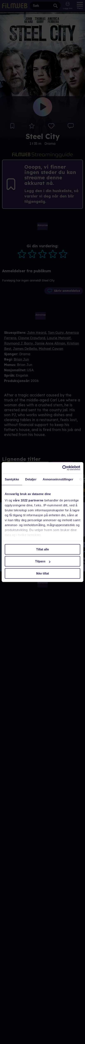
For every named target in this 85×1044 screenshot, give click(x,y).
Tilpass (40, 561)
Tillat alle (42, 549)
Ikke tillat (42, 573)
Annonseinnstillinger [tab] (58, 479)
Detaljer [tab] (31, 479)
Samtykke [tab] (12, 479)
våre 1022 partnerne (28, 500)
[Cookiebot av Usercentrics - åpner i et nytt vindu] (62, 468)
